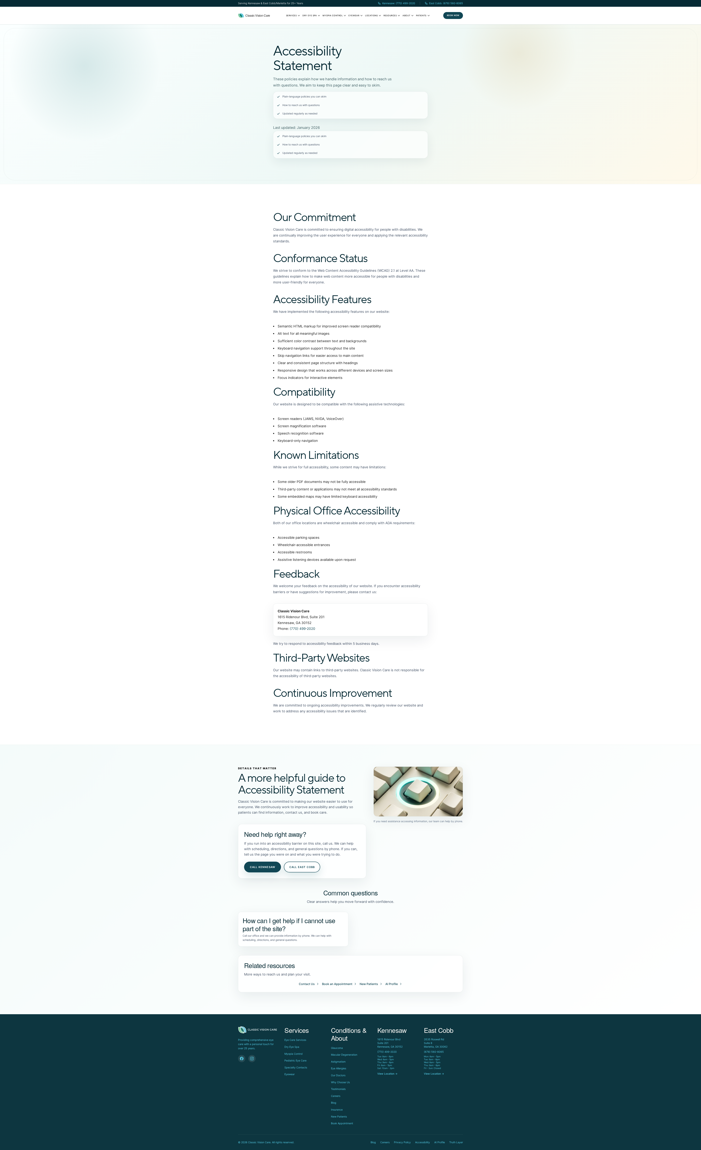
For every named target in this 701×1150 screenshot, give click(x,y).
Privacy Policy (402, 1142)
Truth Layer (456, 1142)
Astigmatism (338, 1061)
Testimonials (338, 1089)
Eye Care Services (295, 1039)
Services (291, 15)
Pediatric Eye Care (295, 1060)
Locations (371, 15)
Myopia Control (333, 15)
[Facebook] (241, 1058)
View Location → (387, 1073)
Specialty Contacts (295, 1067)
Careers (335, 1095)
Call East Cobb (302, 867)
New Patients (369, 984)
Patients (421, 15)
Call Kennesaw (262, 867)
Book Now (453, 15)
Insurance (337, 1109)
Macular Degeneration (344, 1054)
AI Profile (391, 984)
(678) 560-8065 (434, 1051)
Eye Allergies (338, 1068)
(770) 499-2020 (302, 629)
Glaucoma (337, 1047)
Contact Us (307, 984)
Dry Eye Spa (309, 15)
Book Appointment (342, 1123)
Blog (333, 1102)
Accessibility (422, 1142)
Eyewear (353, 15)
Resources (390, 15)
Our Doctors (338, 1075)
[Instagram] (252, 1058)
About (406, 15)
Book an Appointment (337, 984)
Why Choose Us (340, 1082)
